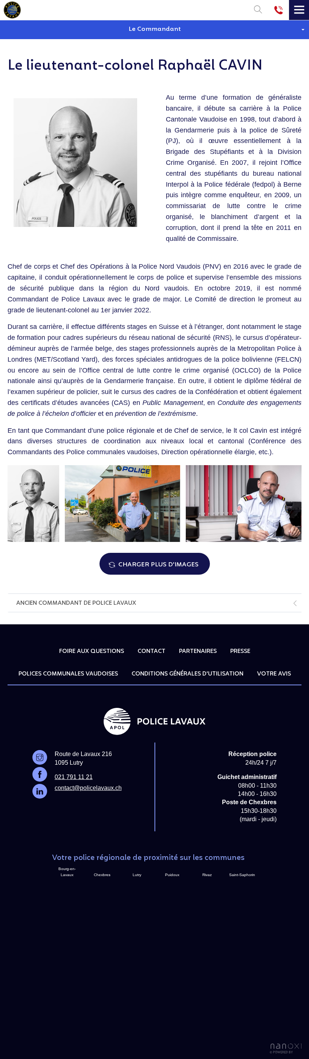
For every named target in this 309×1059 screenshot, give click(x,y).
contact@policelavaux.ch (88, 788)
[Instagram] (39, 757)
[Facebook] (39, 774)
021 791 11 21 (74, 777)
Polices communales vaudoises (68, 674)
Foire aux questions (91, 651)
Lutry (137, 875)
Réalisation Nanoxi (285, 1048)
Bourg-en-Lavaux (67, 872)
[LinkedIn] (39, 791)
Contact (151, 651)
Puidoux (172, 875)
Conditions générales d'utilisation (187, 674)
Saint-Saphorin (242, 875)
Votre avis (274, 674)
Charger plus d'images (158, 565)
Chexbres (102, 875)
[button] (154, 29)
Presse (240, 651)
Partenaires (198, 651)
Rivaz (207, 875)
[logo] (12, 8)
